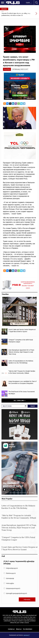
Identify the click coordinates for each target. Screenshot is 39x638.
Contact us (11, 629)
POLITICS (7, 69)
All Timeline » (19, 400)
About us (19, 629)
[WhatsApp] (18, 103)
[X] (10, 103)
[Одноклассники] (4, 103)
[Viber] (16, 103)
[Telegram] (24, 103)
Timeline (5, 294)
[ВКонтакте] (7, 103)
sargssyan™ (27, 635)
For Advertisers (27, 629)
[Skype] (21, 103)
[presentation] (31, 14)
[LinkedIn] (13, 103)
